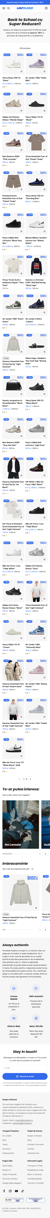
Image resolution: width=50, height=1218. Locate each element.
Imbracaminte (8, 1153)
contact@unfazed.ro (24, 1120)
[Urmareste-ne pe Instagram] (10, 1191)
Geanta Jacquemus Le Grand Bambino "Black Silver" (12, 403)
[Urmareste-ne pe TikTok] (22, 1191)
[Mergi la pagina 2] (30, 779)
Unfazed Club (33, 1153)
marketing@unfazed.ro (22, 1123)
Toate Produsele (9, 1174)
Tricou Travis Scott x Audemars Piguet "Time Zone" (13, 282)
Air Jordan (6, 1136)
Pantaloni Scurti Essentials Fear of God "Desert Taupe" (12, 198)
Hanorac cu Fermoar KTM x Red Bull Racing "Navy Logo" (35, 282)
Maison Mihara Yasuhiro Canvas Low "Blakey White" (36, 240)
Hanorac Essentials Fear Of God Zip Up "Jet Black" (13, 484)
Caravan (14, 1211)
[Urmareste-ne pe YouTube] (16, 1191)
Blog (29, 1140)
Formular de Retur (10, 1179)
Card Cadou (7, 1166)
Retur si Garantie (34, 1174)
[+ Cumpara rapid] (21, 71)
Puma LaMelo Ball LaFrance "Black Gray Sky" (12, 240)
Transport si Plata (34, 1166)
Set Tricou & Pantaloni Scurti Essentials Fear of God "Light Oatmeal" (13, 526)
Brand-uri (6, 1170)
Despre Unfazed (34, 1136)
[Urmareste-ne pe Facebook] (4, 1191)
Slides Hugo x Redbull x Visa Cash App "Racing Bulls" (35, 361)
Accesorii (6, 1149)
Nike (4, 1140)
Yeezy (5, 1144)
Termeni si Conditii (35, 1183)
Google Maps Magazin (12, 1183)
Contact (30, 1149)
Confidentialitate (34, 1179)
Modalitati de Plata (35, 1170)
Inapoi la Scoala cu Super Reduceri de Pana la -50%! (25, 2)
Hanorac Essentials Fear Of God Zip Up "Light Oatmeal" (13, 364)
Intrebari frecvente (35, 1144)
